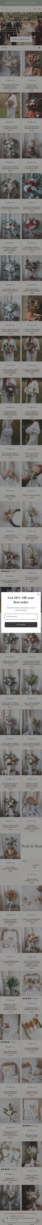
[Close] (38, 594)
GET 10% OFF (21, 624)
